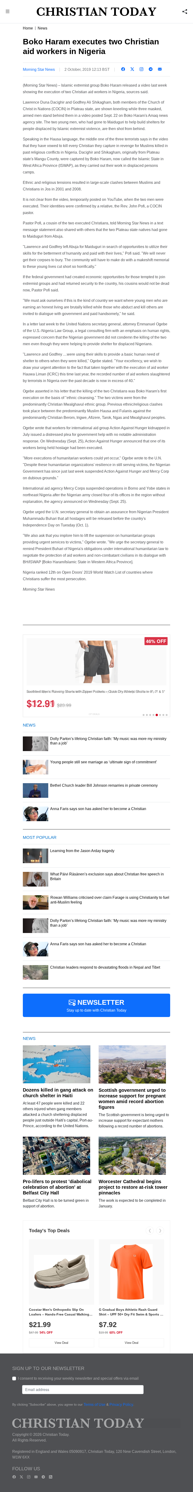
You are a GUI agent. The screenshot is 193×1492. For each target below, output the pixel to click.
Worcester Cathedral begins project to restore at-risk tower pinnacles (133, 1187)
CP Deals (94, 714)
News (42, 28)
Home (28, 28)
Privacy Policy (121, 1405)
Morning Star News (39, 69)
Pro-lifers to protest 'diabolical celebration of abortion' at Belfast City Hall (57, 1187)
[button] (7, 12)
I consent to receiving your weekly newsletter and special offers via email (78, 1378)
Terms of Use (94, 1405)
